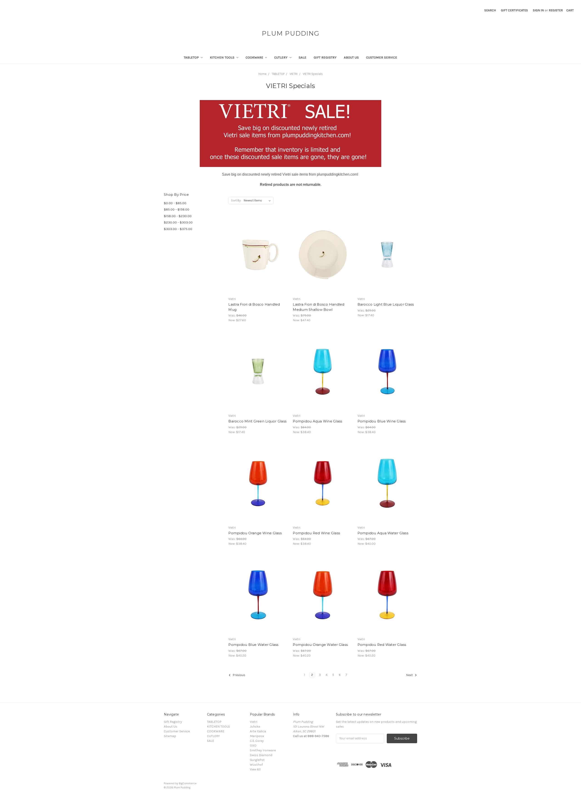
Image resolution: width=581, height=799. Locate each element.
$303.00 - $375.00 (178, 229)
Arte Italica (258, 731)
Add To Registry (258, 267)
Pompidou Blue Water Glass (253, 644)
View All (255, 769)
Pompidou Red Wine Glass (316, 533)
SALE (302, 57)
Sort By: (236, 200)
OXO (253, 746)
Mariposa (257, 736)
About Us (351, 57)
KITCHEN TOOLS (222, 57)
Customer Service (381, 57)
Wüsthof (256, 765)
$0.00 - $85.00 (175, 203)
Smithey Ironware (263, 750)
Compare (256, 251)
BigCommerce (188, 783)
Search (490, 10)
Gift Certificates (514, 10)
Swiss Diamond (261, 755)
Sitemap (170, 736)
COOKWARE (255, 57)
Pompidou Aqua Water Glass (382, 533)
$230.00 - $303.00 (178, 222)
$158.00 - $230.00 (178, 216)
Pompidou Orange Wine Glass (255, 533)
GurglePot (257, 760)
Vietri (253, 722)
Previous (238, 675)
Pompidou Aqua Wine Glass (317, 421)
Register (556, 10)
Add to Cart (258, 259)
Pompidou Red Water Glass (381, 644)
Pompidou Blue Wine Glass (381, 421)
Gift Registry (325, 57)
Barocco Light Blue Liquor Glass (385, 304)
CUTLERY (281, 57)
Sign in (538, 10)
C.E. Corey (257, 741)
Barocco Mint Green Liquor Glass (257, 421)
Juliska (255, 726)
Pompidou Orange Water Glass (320, 644)
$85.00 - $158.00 (176, 209)
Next (410, 675)
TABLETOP (192, 57)
